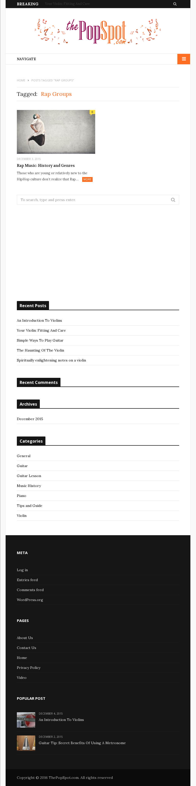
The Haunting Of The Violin (40, 350)
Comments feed (30, 590)
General (23, 456)
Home (22, 657)
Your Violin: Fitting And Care (67, 4)
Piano (21, 495)
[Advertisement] (98, 253)
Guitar (22, 466)
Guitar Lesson (29, 475)
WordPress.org (30, 599)
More (87, 179)
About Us (25, 637)
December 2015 (30, 419)
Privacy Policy (28, 667)
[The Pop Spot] (98, 32)
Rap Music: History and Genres (46, 165)
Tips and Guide (29, 505)
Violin (22, 515)
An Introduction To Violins (39, 320)
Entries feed (27, 580)
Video (22, 677)
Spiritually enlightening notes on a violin (51, 360)
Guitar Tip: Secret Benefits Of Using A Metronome (82, 743)
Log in (22, 570)
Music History (29, 485)
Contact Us (26, 647)
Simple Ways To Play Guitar (40, 340)
